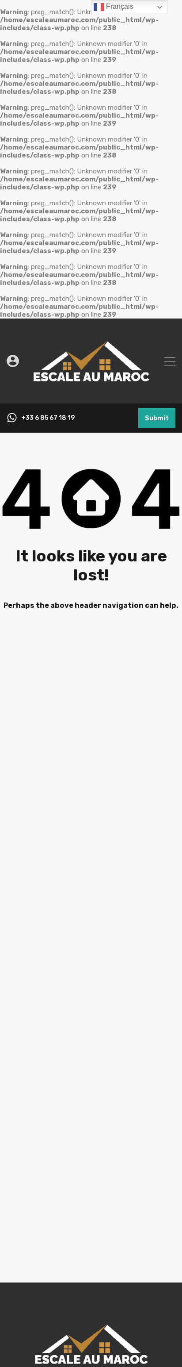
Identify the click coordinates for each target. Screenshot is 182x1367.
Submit (157, 418)
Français (118, 6)
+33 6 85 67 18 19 (48, 418)
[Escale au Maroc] (91, 393)
